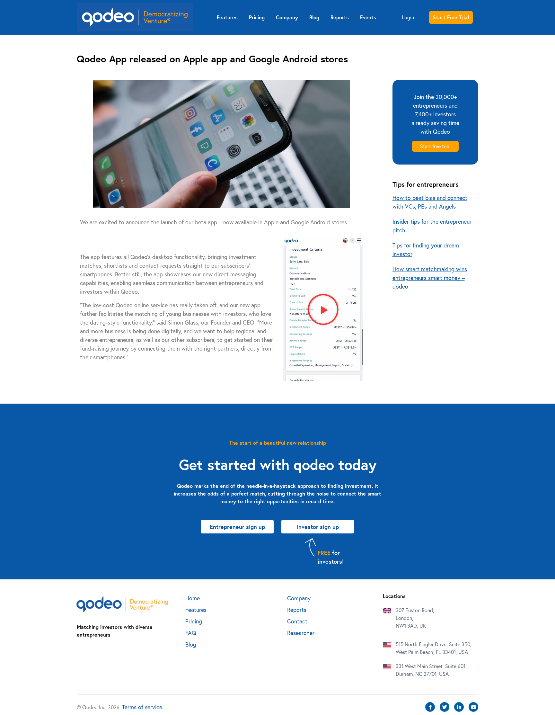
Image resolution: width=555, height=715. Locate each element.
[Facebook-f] (430, 707)
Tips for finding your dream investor (425, 249)
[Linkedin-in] (459, 707)
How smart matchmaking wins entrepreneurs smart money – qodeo (429, 277)
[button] (323, 309)
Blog (314, 17)
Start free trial (435, 146)
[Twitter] (444, 707)
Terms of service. (142, 707)
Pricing (257, 17)
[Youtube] (473, 707)
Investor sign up (438, 61)
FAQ (190, 633)
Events (368, 17)
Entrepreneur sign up (438, 46)
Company (287, 17)
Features (227, 17)
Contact (297, 621)
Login (408, 17)
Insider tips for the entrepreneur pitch (431, 226)
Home (192, 598)
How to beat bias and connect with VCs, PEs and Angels (429, 202)
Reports (339, 17)
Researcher (300, 633)
